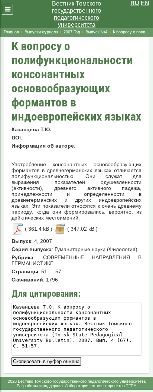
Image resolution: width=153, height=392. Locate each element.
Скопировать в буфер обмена (46, 360)
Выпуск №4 (96, 32)
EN (145, 3)
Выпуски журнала (41, 32)
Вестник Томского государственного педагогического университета (76, 14)
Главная (11, 32)
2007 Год (72, 32)
